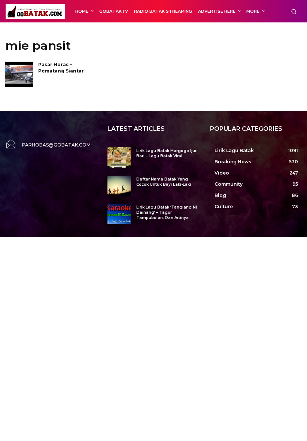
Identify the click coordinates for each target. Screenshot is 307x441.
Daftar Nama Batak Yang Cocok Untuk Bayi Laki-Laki (163, 182)
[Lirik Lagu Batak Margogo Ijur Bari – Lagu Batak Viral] (118, 157)
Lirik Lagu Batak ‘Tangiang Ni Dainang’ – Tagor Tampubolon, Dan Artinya (166, 212)
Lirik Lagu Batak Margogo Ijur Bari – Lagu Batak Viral (166, 153)
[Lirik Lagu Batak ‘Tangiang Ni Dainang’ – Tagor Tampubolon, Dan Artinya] (118, 214)
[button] (293, 11)
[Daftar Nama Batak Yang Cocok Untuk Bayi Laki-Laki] (118, 186)
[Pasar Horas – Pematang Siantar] (19, 74)
